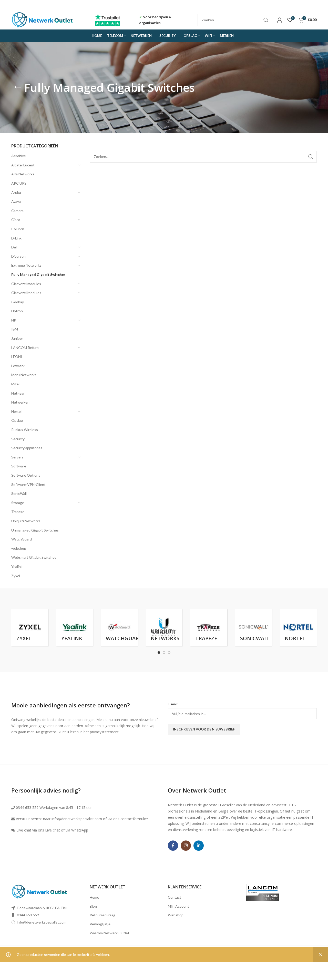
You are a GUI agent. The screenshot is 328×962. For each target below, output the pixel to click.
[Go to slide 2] (164, 652)
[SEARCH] (266, 20)
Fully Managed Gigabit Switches (38, 274)
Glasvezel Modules (26, 292)
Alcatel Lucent (23, 165)
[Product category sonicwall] (253, 627)
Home (94, 897)
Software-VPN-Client (28, 484)
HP (13, 320)
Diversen (18, 256)
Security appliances (26, 448)
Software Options (25, 475)
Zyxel (15, 576)
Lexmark (18, 366)
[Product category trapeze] (208, 627)
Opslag (17, 420)
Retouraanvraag (102, 915)
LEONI (16, 356)
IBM (14, 329)
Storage (17, 502)
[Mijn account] (279, 20)
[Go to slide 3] (169, 652)
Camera (17, 210)
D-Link (16, 238)
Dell (14, 247)
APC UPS (18, 183)
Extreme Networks (26, 265)
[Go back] (17, 87)
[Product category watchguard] (119, 627)
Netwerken (20, 402)
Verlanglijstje (100, 924)
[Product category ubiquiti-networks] (164, 627)
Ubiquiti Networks (25, 521)
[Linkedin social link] (198, 845)
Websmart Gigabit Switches (33, 557)
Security (18, 439)
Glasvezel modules (26, 284)
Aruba (16, 192)
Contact (174, 897)
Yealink (17, 566)
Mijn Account (178, 906)
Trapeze (17, 511)
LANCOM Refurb (25, 347)
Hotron (17, 311)
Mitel (15, 384)
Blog (93, 906)
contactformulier (134, 818)
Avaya (16, 201)
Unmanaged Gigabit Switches (35, 530)
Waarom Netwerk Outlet (109, 933)
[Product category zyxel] (29, 627)
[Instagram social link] (186, 845)
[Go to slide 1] (159, 652)
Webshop (175, 915)
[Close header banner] (321, 5)
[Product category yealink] (74, 627)
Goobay (17, 302)
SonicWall (19, 493)
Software (18, 466)
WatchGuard (21, 539)
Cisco (15, 219)
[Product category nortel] (298, 627)
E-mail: (173, 704)
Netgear (18, 393)
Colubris (18, 229)
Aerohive (18, 156)
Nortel (16, 411)
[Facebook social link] (173, 845)
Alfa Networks (22, 174)
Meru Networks (23, 375)
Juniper (17, 338)
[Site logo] (42, 19)
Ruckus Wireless (24, 429)
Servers (17, 457)
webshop (18, 548)
